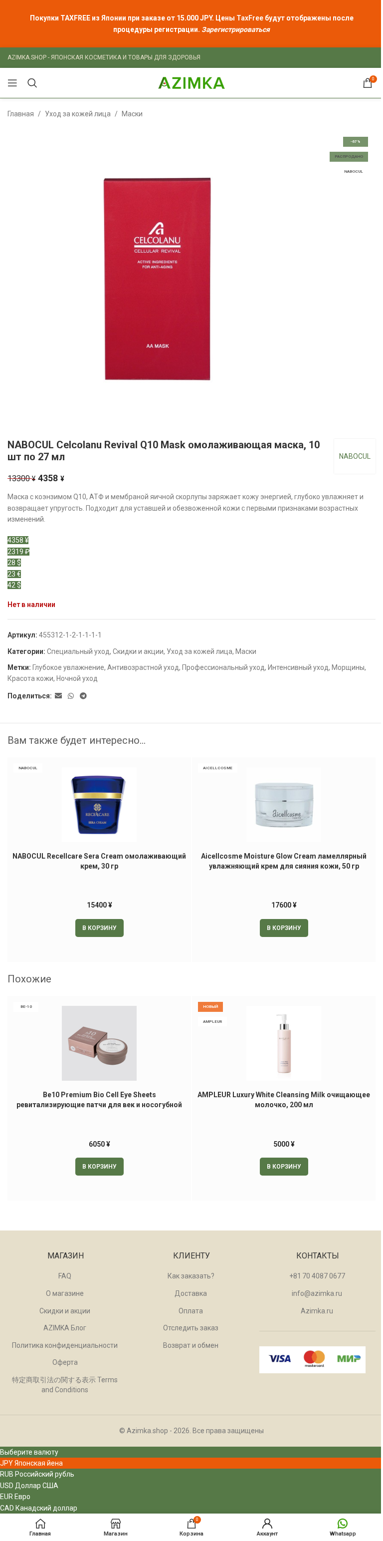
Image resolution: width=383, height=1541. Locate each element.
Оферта (65, 1362)
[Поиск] (32, 83)
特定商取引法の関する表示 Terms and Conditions (65, 1385)
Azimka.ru (317, 1311)
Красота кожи (30, 678)
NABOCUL (355, 456)
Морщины (348, 667)
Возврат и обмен (190, 1345)
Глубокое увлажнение (68, 667)
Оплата (191, 1311)
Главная (20, 114)
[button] (99, 928)
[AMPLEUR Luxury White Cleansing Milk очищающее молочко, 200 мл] (283, 1043)
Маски (132, 114)
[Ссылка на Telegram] (83, 696)
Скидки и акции (138, 651)
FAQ (64, 1276)
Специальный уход (78, 651)
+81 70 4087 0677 (317, 1276)
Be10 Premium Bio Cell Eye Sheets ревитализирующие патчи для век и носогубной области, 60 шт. (99, 1104)
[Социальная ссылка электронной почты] (58, 696)
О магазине (65, 1293)
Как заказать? (191, 1276)
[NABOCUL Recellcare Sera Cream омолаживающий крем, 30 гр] (99, 804)
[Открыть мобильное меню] (12, 83)
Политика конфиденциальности (65, 1345)
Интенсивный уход (298, 667)
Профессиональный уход (223, 667)
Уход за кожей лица (78, 114)
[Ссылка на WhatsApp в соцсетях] (71, 696)
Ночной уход (77, 678)
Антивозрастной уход (143, 667)
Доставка (191, 1293)
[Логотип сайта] (191, 82)
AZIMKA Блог (64, 1328)
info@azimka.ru (317, 1293)
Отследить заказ (190, 1328)
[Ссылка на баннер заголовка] (191, 23)
